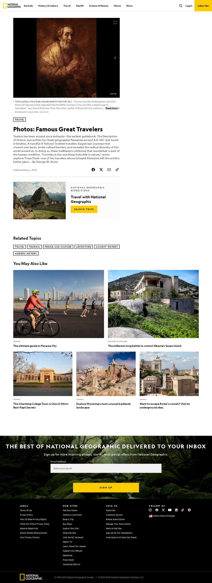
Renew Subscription (115, 519)
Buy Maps (67, 524)
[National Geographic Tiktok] (183, 510)
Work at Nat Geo (114, 528)
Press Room (68, 559)
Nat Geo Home (70, 510)
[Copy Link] (117, 170)
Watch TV (67, 541)
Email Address (58, 461)
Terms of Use (26, 510)
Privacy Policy (26, 514)
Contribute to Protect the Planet (121, 537)
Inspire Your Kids (71, 528)
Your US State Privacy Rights (33, 519)
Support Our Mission (72, 550)
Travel (67, 5)
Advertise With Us (71, 564)
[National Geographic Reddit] (189, 510)
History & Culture (48, 5)
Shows (117, 5)
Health (80, 5)
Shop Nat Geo (69, 532)
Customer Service (114, 514)
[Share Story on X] (101, 170)
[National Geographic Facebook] (157, 510)
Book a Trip (68, 519)
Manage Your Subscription (118, 524)
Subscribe (110, 510)
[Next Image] (115, 57)
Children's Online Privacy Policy (34, 524)
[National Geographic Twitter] (163, 510)
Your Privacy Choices (29, 537)
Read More (112, 107)
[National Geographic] (12, 5)
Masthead (67, 555)
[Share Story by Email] (109, 170)
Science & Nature (98, 5)
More (129, 5)
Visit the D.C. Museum (73, 537)
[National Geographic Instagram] (150, 510)
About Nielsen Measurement (33, 532)
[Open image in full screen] (115, 22)
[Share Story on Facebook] (93, 170)
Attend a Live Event (72, 514)
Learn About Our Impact (74, 546)
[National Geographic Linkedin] (176, 510)
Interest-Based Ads (29, 528)
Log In (189, 5)
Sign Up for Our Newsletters (119, 532)
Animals (28, 5)
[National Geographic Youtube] (170, 510)
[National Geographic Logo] (31, 579)
